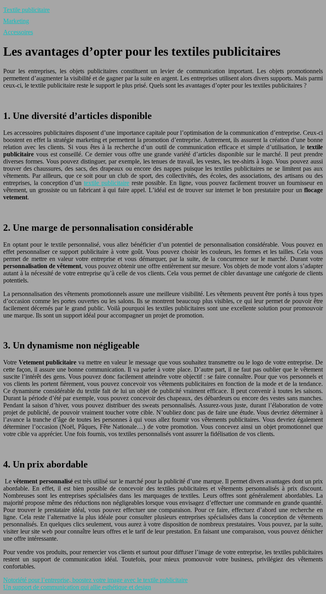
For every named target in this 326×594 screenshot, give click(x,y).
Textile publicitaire (26, 9)
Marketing (16, 21)
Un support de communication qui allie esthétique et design (77, 587)
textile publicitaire (106, 182)
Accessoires (18, 32)
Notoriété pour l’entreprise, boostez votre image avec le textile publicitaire (95, 579)
